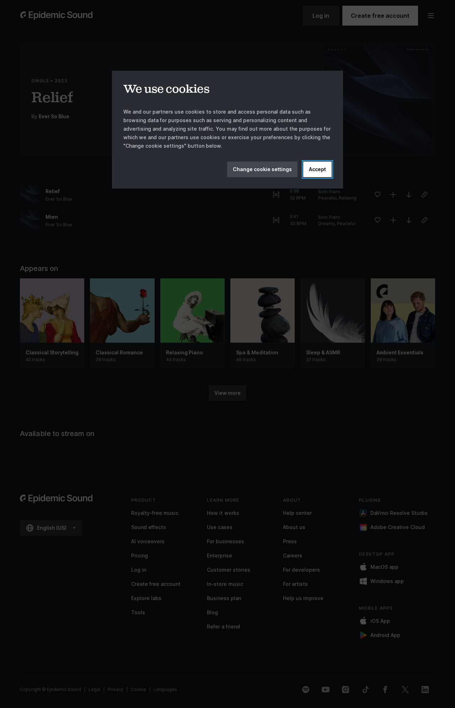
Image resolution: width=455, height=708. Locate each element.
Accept (317, 169)
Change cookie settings (262, 169)
